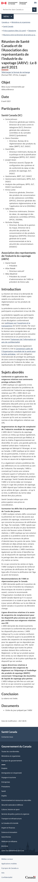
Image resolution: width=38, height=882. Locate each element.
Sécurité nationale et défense (12, 805)
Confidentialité (6, 877)
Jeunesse (4, 846)
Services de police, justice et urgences (15, 814)
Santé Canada (8, 26)
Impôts (4, 796)
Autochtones (6, 837)
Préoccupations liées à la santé (14, 31)
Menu (9, 16)
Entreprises (5, 782)
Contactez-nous (7, 737)
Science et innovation (9, 832)
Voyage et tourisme (8, 777)
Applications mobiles (9, 864)
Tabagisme (32, 31)
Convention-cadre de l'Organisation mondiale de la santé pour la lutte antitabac (18, 351)
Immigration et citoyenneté (11, 773)
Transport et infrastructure (11, 819)
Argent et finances (8, 828)
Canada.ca (5, 22)
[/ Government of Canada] (14, 3)
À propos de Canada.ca (9, 868)
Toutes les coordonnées (10, 751)
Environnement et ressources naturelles (16, 800)
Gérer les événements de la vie (12, 851)
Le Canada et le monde (9, 823)
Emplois (4, 768)
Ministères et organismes (20, 22)
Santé (3, 791)
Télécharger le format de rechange (15, 72)
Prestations (5, 787)
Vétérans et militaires (9, 841)
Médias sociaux (7, 859)
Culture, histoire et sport (10, 809)
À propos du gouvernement (11, 761)
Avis (2, 873)
